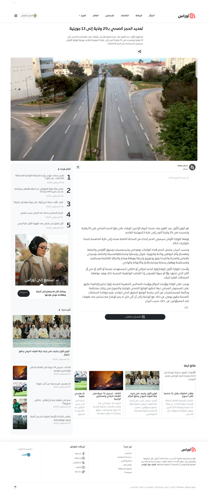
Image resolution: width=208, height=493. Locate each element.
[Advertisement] (135, 203)
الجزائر (152, 15)
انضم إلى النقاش (133, 316)
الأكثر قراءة (65, 169)
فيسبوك (78, 454)
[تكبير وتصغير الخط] (78, 167)
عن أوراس (128, 453)
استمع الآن (23, 292)
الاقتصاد (125, 15)
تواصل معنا (127, 465)
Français (128, 472)
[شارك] (139, 51)
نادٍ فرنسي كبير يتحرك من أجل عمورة (54, 383)
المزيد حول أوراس (148, 464)
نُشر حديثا (66, 310)
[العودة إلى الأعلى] (15, 487)
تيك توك (78, 472)
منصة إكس (77, 463)
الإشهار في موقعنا (125, 469)
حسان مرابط (183, 165)
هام (186, 307)
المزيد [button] (83, 15)
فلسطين (109, 15)
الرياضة (139, 15)
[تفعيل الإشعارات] (14, 3)
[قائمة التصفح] (15, 16)
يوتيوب (79, 467)
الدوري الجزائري (27, 16)
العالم (95, 15)
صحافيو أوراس (126, 461)
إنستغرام (78, 458)
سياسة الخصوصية (125, 457)
